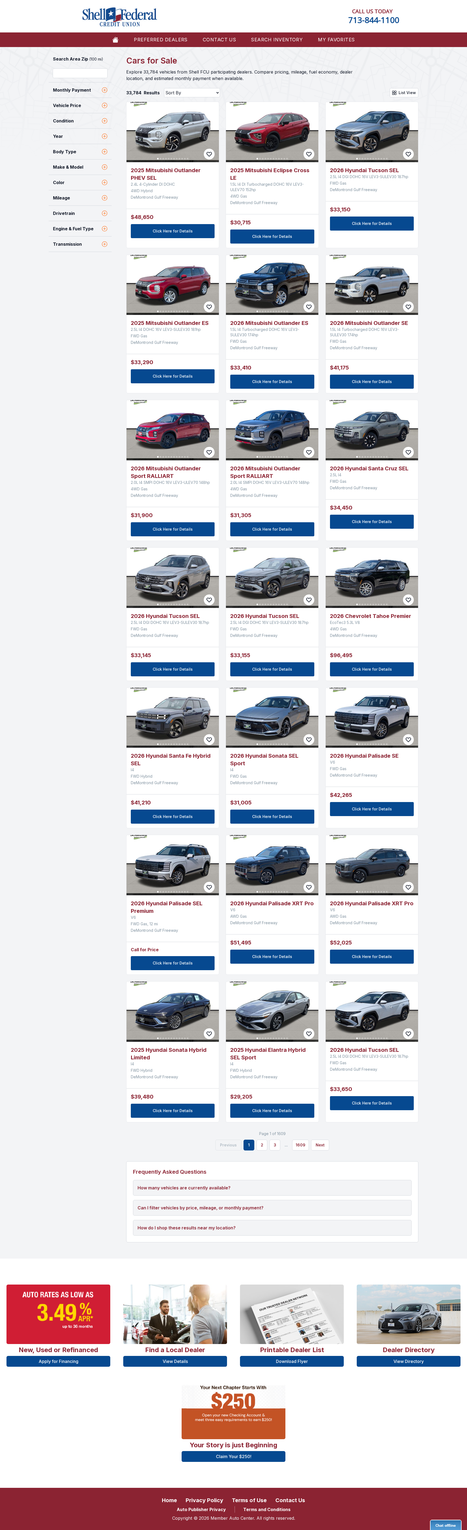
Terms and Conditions (267, 1509)
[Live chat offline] (446, 1525)
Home (169, 1500)
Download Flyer (292, 1361)
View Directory (408, 1361)
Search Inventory (277, 39)
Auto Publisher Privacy (201, 1509)
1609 (300, 1145)
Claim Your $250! (233, 1456)
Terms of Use (249, 1500)
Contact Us (219, 39)
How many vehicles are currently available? (184, 1187)
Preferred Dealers (160, 39)
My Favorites (336, 39)
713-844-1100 (373, 19)
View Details (175, 1361)
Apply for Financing (58, 1361)
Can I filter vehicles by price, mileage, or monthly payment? (200, 1207)
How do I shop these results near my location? (187, 1227)
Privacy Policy (204, 1500)
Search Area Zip (78, 59)
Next (320, 1145)
